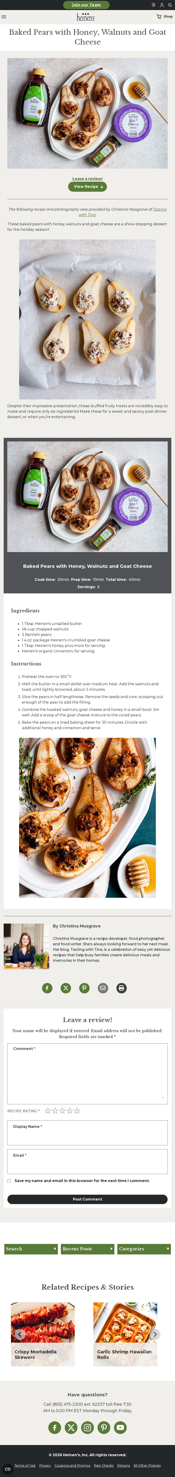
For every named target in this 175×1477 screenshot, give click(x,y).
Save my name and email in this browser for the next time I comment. (82, 1181)
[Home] (82, 17)
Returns (123, 1466)
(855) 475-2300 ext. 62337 (78, 1404)
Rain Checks (103, 1466)
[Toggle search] (170, 5)
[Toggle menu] (3, 17)
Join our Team (86, 5)
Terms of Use (25, 1466)
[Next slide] (154, 1334)
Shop (168, 16)
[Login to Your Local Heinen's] (162, 5)
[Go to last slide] (20, 1334)
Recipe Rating (23, 1111)
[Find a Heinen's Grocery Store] (153, 5)
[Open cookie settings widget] (7, 1469)
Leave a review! (87, 179)
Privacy (45, 1466)
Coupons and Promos (72, 1466)
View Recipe (86, 186)
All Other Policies (147, 1466)
